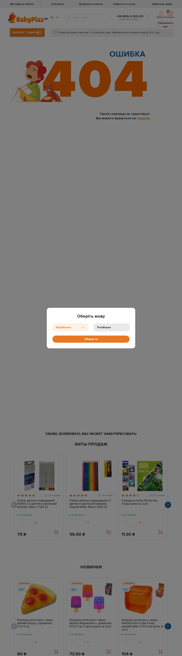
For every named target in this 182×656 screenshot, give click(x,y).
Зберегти (91, 339)
